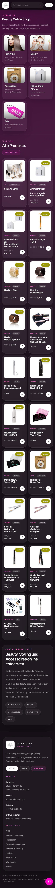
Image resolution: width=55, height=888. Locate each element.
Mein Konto (11, 857)
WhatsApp (38, 768)
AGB (8, 831)
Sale (10, 719)
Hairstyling (14, 705)
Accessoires (14, 712)
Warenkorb (11, 862)
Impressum (11, 840)
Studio (12, 768)
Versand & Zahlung (14, 848)
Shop (24, 768)
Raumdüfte (32, 712)
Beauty (30, 705)
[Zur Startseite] (5, 5)
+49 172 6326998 (14, 809)
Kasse (8, 866)
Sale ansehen (11, 152)
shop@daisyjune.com (15, 799)
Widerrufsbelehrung (14, 835)
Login (49, 5)
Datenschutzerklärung (15, 844)
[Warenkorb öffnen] (49, 881)
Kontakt (9, 853)
